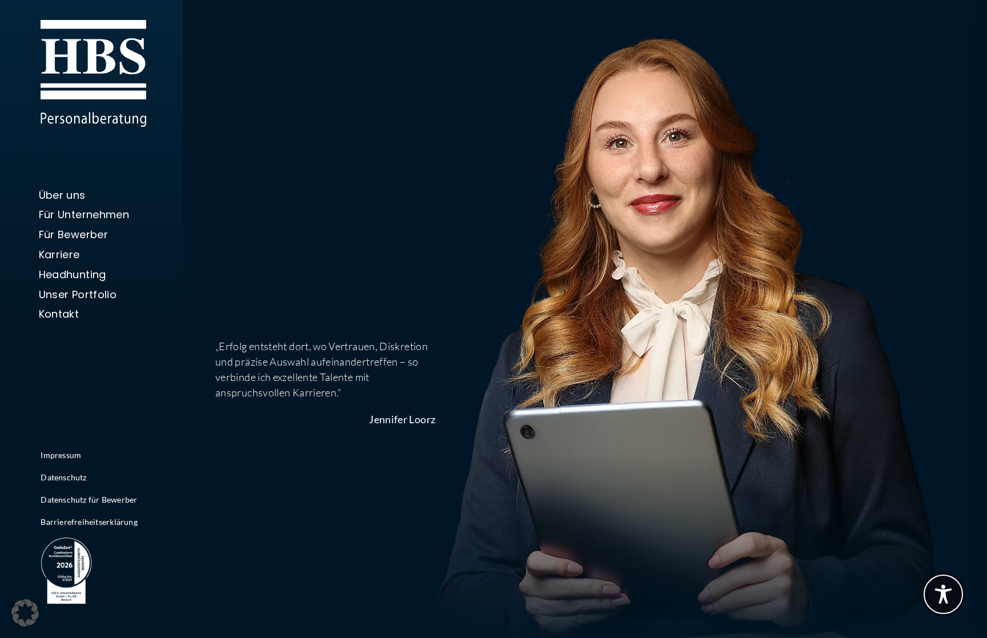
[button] (25, 613)
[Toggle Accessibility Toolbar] (943, 594)
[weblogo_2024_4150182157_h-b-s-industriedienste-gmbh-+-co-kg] (66, 542)
